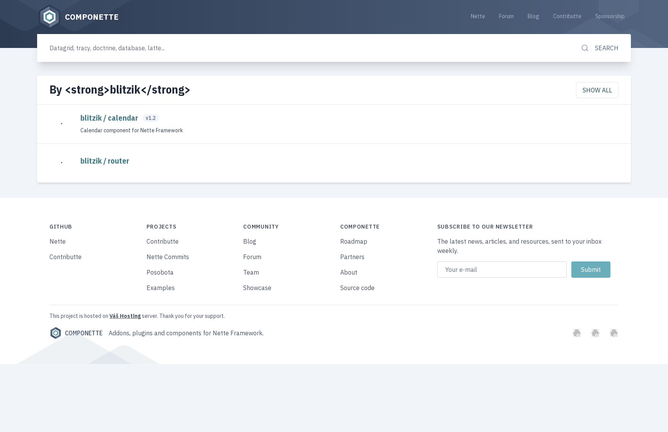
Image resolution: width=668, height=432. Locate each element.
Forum (506, 16)
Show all (597, 90)
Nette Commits (168, 257)
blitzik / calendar (110, 118)
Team (251, 272)
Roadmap (353, 241)
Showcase (257, 288)
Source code (357, 288)
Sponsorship (610, 16)
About (348, 272)
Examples (161, 288)
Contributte (567, 16)
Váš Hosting (125, 315)
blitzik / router (104, 160)
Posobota (160, 272)
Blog (533, 16)
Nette (478, 16)
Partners (352, 257)
